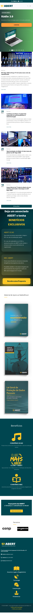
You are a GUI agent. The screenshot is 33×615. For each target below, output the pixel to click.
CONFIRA (16, 25)
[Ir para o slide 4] (16, 50)
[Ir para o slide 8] (23, 50)
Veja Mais (16, 206)
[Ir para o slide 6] (19, 50)
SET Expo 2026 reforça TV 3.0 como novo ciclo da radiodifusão (15, 73)
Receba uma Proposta (16, 281)
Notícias (3, 70)
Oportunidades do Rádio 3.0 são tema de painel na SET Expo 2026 (19, 152)
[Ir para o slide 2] (11, 50)
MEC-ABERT (8, 258)
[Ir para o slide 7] (21, 50)
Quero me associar (16, 511)
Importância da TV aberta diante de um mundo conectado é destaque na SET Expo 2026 (19, 188)
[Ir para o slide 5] (18, 50)
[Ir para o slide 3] (14, 50)
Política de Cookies (17, 609)
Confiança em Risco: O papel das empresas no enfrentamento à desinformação (16, 115)
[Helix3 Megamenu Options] (30, 6)
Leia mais (3, 89)
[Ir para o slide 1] (9, 50)
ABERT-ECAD (9, 232)
